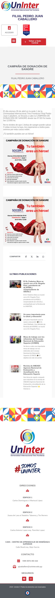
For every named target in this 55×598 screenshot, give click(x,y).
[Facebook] (24, 579)
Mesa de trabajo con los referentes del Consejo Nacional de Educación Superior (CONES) (33, 340)
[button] (13, 40)
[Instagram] (31, 579)
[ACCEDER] (9, 28)
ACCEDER (9, 32)
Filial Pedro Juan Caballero (27, 78)
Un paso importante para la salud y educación (34, 315)
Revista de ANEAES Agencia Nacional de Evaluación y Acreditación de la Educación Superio (32, 370)
